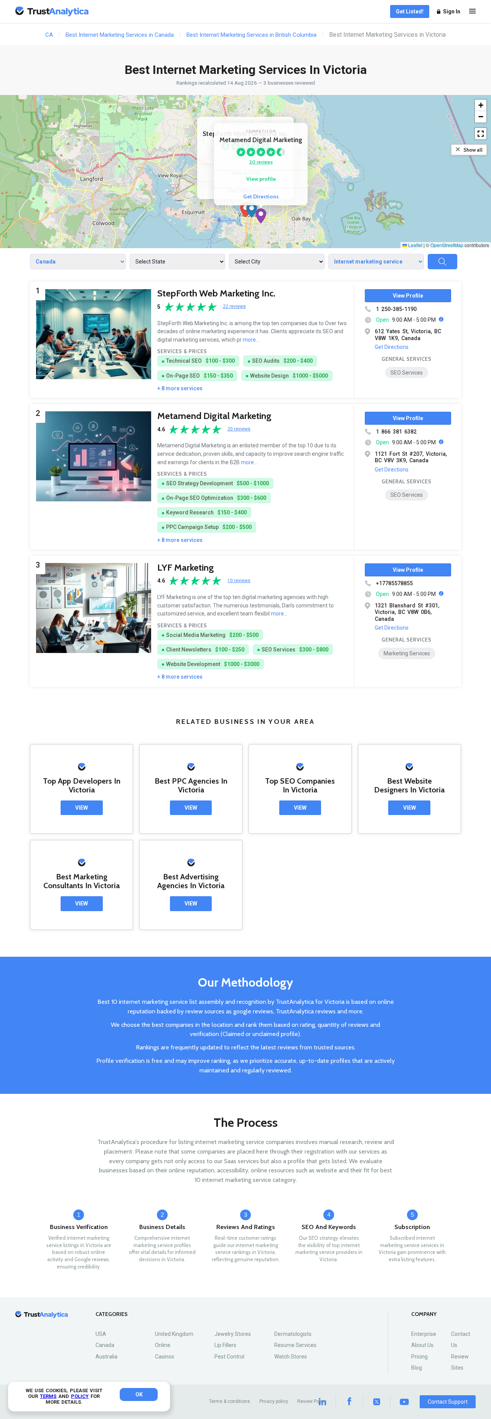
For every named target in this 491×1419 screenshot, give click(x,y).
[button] (245, 210)
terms (48, 1396)
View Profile (408, 296)
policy (80, 1396)
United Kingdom (174, 1334)
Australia (106, 1357)
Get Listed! (409, 11)
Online (162, 1345)
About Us (422, 1345)
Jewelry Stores (232, 1334)
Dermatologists (292, 1334)
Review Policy (311, 1401)
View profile (261, 178)
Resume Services (295, 1345)
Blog (416, 1368)
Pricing (419, 1357)
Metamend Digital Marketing (214, 415)
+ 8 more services (180, 388)
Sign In (451, 11)
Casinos (164, 1357)
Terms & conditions (229, 1401)
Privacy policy (273, 1401)
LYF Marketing (185, 567)
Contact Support (448, 1402)
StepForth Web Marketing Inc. (216, 293)
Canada (105, 1345)
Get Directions (261, 196)
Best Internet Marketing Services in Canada (120, 34)
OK (139, 1394)
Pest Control (229, 1357)
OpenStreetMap (446, 245)
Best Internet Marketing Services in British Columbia (251, 34)
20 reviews (261, 162)
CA (49, 34)
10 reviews (238, 580)
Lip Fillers (225, 1345)
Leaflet (414, 245)
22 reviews (234, 306)
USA (101, 1334)
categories (112, 1314)
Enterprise (423, 1334)
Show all (473, 150)
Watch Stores (290, 1357)
